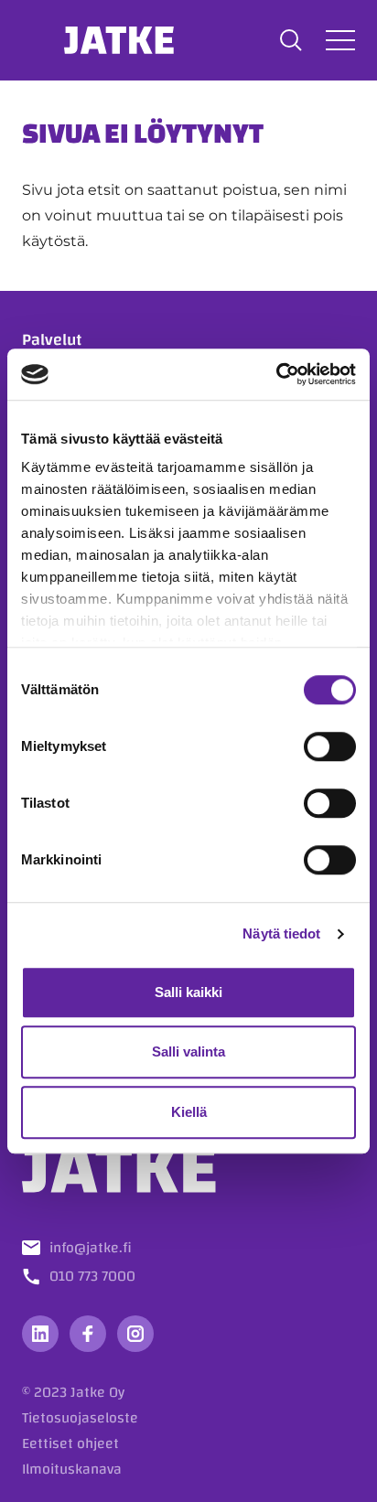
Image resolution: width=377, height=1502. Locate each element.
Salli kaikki (188, 992)
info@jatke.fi (90, 1248)
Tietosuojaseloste (80, 1418)
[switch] (330, 746)
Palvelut (51, 339)
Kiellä (189, 1112)
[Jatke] (119, 40)
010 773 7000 (92, 1276)
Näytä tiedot (281, 933)
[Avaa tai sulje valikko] (340, 40)
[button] (291, 40)
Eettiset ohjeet (70, 1443)
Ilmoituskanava (72, 1469)
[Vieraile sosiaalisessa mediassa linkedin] (40, 1333)
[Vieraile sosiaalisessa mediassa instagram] (135, 1333)
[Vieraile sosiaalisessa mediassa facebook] (88, 1333)
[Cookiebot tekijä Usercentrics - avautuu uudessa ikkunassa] (276, 374)
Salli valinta (188, 1051)
